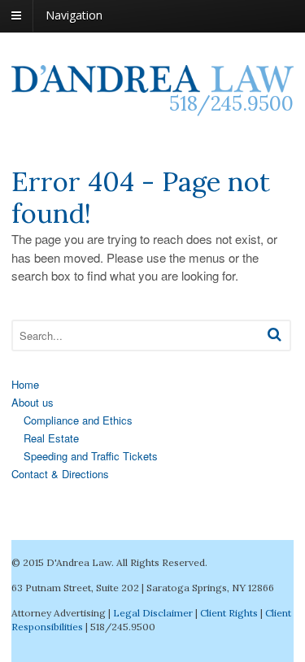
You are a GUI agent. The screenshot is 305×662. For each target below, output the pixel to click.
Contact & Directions (60, 473)
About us (32, 402)
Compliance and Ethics (78, 420)
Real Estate (51, 438)
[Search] (274, 334)
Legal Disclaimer (153, 613)
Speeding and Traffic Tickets (91, 456)
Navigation (74, 15)
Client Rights (229, 613)
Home (25, 384)
